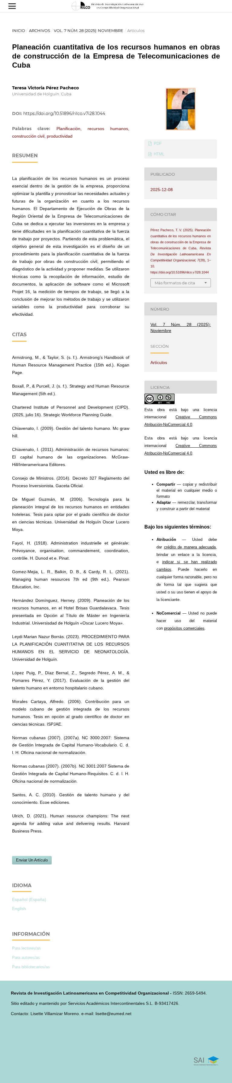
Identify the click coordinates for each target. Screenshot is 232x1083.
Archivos (39, 30)
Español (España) (29, 899)
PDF (157, 143)
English (19, 908)
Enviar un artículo (32, 860)
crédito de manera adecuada (190, 547)
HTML (158, 154)
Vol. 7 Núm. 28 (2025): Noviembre (88, 30)
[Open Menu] (12, 6)
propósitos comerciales (184, 628)
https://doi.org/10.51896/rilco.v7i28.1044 (64, 113)
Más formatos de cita (175, 282)
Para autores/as (26, 957)
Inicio (18, 30)
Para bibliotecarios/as (31, 967)
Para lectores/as (26, 948)
